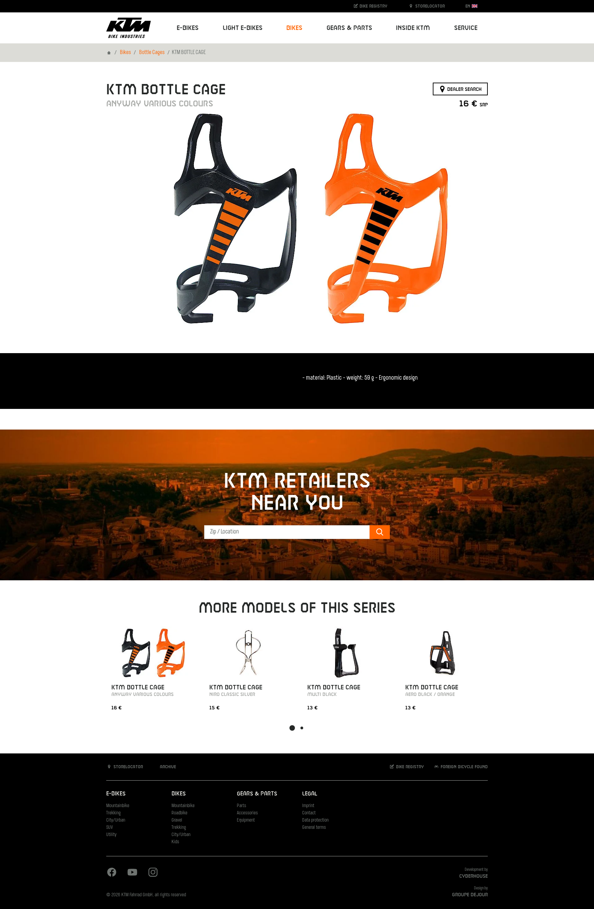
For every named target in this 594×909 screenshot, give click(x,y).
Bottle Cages (152, 52)
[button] (292, 728)
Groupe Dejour (470, 895)
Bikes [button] (294, 28)
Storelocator (429, 6)
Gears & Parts (257, 794)
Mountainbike (117, 805)
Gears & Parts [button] (349, 28)
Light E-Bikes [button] (243, 28)
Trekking (113, 813)
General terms (314, 827)
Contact (309, 813)
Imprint (308, 805)
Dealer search (464, 89)
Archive (167, 767)
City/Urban (115, 820)
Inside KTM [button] (413, 28)
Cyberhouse (473, 876)
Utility (111, 834)
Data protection (315, 820)
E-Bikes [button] (188, 28)
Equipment (246, 820)
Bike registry (372, 6)
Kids (175, 842)
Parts (241, 805)
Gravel (177, 820)
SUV (109, 827)
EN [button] (468, 6)
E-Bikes (115, 794)
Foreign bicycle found (463, 767)
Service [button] (465, 28)
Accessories (247, 813)
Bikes (125, 52)
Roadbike (179, 813)
